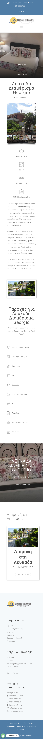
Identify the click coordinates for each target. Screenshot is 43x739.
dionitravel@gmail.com (18, 705)
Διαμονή (10, 632)
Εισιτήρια (10, 635)
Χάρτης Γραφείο (13, 670)
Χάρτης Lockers (13, 667)
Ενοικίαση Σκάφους (15, 629)
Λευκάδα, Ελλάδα (16, 696)
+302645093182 (14, 699)
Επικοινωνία (12, 661)
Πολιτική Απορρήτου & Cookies (19, 664)
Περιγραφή (21, 64)
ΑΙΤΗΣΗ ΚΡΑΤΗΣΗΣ (21, 484)
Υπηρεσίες (11, 641)
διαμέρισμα (13, 204)
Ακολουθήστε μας (15, 708)
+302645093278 (14, 702)
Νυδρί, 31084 (13, 693)
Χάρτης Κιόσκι (12, 673)
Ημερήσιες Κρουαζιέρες (16, 638)
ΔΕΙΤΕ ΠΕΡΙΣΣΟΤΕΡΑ (23, 574)
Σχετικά (10, 626)
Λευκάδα (10, 657)
